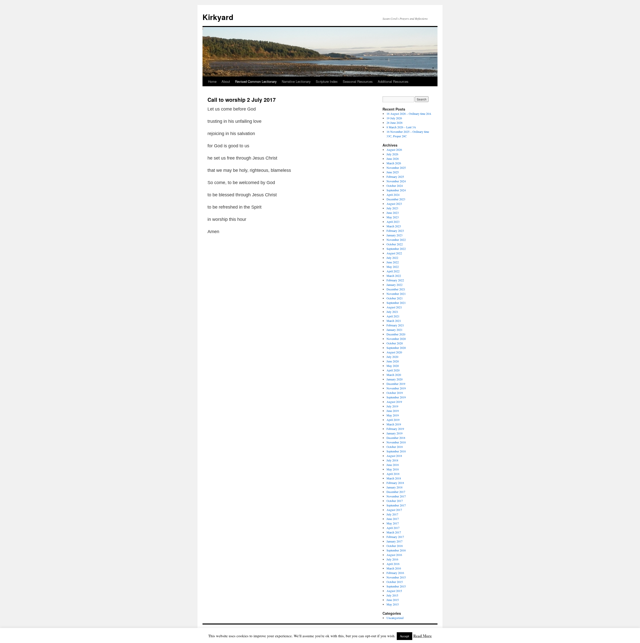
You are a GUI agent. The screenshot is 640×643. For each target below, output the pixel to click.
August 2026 (394, 150)
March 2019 (393, 424)
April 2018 (393, 474)
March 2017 (393, 532)
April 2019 (393, 420)
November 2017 (396, 496)
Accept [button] (404, 636)
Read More (422, 635)
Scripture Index (327, 81)
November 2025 (396, 168)
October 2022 (394, 244)
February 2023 (395, 231)
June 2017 (392, 519)
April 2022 (393, 271)
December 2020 (395, 334)
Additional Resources (393, 81)
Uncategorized (395, 618)
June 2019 (392, 411)
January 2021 (394, 330)
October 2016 (394, 546)
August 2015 (394, 591)
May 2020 (392, 366)
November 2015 (396, 577)
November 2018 (396, 442)
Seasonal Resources (358, 81)
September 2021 (396, 303)
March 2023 (393, 226)
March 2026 (393, 163)
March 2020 (393, 375)
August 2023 (394, 204)
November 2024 (396, 181)
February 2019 (395, 429)
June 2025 (392, 172)
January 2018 (394, 487)
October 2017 (394, 501)
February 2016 (395, 573)
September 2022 (396, 249)
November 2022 (396, 240)
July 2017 (392, 514)
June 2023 (392, 213)
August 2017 (394, 510)
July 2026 (392, 154)
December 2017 (395, 492)
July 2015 (392, 595)
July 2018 (392, 460)
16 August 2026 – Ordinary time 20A (408, 114)
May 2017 (392, 523)
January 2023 (394, 235)
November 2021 (396, 294)
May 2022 (392, 267)
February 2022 (395, 280)
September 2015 (396, 586)
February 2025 (395, 177)
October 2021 (394, 298)
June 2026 (392, 159)
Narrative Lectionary (296, 81)
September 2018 (396, 451)
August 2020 (394, 352)
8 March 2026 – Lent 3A (401, 127)
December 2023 (395, 199)
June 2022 (392, 262)
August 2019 (394, 402)
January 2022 (394, 285)
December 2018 (395, 438)
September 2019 (396, 397)
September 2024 (396, 190)
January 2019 (394, 433)
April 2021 (393, 316)
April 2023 (393, 222)
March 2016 (393, 568)
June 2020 (392, 361)
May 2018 (392, 469)
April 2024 (393, 195)
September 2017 (396, 505)
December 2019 (395, 384)
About (226, 81)
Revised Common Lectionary (256, 81)
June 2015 (392, 600)
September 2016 (396, 550)
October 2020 (394, 343)
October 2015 (394, 582)
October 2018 (394, 447)
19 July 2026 (394, 118)
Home (212, 81)
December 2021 (395, 289)
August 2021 (394, 307)
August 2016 (394, 555)
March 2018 (393, 478)
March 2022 (393, 276)
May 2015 (392, 604)
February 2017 (395, 537)
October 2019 (394, 393)
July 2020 (392, 357)
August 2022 (394, 253)
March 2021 (393, 321)
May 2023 (392, 217)
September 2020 (396, 348)
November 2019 (396, 388)
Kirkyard (217, 17)
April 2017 (393, 528)
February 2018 (395, 483)
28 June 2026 (394, 123)
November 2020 (396, 339)
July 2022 (392, 258)
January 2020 (394, 379)
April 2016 (393, 564)
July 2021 (392, 312)
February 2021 (395, 325)
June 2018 (392, 465)
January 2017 (394, 541)
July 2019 (392, 406)
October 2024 (394, 186)
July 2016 (392, 559)
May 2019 (392, 415)
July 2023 (392, 208)
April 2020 (393, 370)
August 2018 (394, 456)
